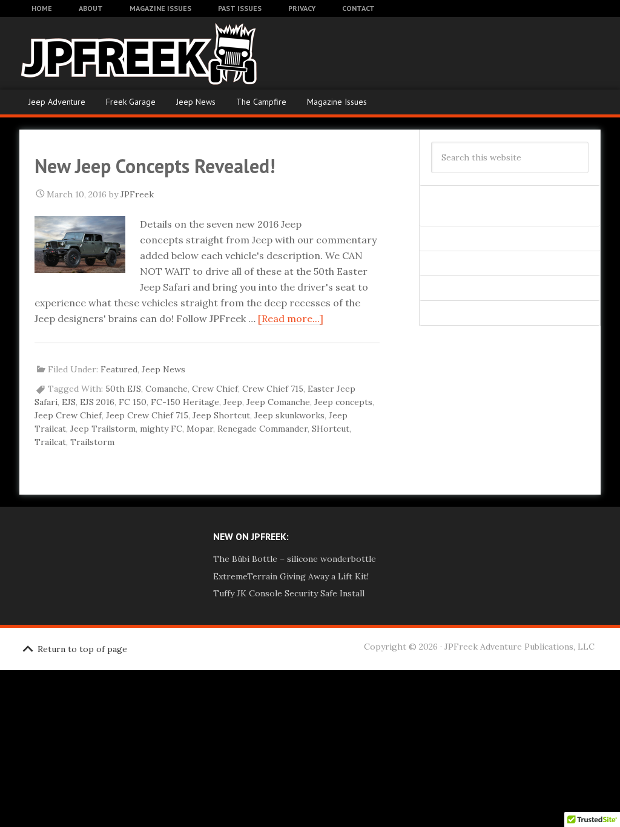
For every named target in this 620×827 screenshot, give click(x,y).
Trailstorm (92, 442)
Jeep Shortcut (221, 415)
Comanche (166, 388)
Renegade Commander (262, 428)
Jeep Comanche (278, 402)
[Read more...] (290, 318)
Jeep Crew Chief (68, 415)
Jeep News (196, 101)
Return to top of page (82, 649)
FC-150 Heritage (185, 402)
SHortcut (330, 428)
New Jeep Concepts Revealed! (155, 166)
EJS (69, 402)
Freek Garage (131, 101)
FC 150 (133, 402)
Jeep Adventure (56, 101)
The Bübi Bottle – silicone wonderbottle (294, 558)
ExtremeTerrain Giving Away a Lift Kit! (291, 576)
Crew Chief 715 (272, 388)
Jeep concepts (343, 402)
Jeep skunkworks (289, 415)
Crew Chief (215, 388)
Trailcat (50, 442)
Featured (119, 369)
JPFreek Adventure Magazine (110, 53)
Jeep (232, 402)
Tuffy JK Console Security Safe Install (288, 593)
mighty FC (161, 428)
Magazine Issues (337, 101)
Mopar (199, 428)
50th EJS (123, 388)
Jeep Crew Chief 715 (147, 415)
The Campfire (261, 101)
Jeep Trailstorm (103, 428)
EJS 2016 (97, 402)
